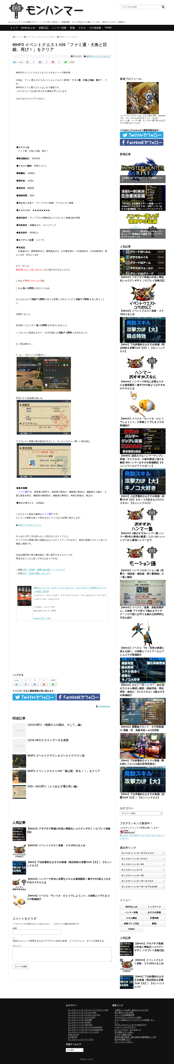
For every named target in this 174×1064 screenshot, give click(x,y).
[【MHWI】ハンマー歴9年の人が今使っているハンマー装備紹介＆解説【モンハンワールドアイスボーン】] (143, 226)
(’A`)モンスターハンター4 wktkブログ (131, 1025)
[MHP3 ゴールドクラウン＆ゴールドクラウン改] (19, 761)
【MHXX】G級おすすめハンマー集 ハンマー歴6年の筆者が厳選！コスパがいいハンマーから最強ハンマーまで (142, 536)
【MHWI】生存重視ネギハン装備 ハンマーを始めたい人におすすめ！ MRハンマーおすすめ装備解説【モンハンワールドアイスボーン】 (142, 207)
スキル (82, 27)
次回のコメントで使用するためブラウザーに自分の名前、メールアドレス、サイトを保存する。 (59, 941)
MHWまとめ (131, 907)
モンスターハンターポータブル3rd (85, 1027)
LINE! (71, 62)
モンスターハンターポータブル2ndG (139, 886)
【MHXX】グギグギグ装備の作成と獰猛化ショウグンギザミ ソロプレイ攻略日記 (149, 947)
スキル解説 (131, 918)
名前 (15, 928)
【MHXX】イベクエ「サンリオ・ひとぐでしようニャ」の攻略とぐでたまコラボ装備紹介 (142, 422)
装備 (72, 27)
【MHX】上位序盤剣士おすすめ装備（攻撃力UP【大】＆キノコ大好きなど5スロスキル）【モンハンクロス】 (142, 499)
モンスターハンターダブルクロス (137, 853)
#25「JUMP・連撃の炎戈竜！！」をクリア (44, 570)
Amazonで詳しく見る (42, 618)
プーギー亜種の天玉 (123, 1034)
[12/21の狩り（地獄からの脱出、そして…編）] (19, 730)
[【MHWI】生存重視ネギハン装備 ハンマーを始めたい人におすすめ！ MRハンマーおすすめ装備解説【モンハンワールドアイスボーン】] (143, 198)
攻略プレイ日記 (131, 923)
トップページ (154, 907)
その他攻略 (95, 27)
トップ (14, 27)
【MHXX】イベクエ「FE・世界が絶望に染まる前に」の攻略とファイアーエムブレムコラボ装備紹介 (142, 651)
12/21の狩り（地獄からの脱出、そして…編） (55, 724)
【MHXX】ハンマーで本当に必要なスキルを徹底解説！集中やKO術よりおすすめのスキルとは (142, 385)
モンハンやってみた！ (124, 1042)
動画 (154, 923)
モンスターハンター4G (132, 864)
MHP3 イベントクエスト (98, 56)
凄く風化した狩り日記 (124, 1012)
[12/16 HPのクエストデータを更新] (19, 746)
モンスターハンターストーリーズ (83, 1032)
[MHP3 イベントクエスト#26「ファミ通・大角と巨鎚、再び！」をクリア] (40, 62)
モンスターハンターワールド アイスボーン (88, 1010)
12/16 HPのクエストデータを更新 (48, 740)
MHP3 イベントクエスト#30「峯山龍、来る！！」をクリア (63, 770)
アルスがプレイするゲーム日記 (128, 1017)
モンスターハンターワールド (82, 1012)
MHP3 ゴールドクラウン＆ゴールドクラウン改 (56, 755)
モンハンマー (87, 1059)
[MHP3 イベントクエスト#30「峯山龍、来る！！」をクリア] (19, 776)
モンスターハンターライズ (80, 1039)
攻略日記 (43, 27)
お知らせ (73, 1034)
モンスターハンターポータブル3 (137, 881)
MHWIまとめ (28, 27)
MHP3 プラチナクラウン (29, 525)
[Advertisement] (62, 124)
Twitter (108, 27)
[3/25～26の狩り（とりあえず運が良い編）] (19, 792)
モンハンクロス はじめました (128, 1030)
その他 (72, 1037)
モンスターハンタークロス (134, 858)
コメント (17, 946)
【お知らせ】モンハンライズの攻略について (142, 179)
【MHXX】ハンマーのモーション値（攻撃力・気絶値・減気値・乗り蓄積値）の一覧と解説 (142, 573)
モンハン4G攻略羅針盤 (124, 1015)
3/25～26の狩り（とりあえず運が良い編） (53, 786)
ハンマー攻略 (59, 27)
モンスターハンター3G (132, 875)
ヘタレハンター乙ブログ (125, 1027)
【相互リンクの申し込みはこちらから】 (132, 1010)
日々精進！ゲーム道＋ (124, 1032)
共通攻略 (154, 918)
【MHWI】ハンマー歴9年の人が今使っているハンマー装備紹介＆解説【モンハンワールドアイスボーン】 (142, 234)
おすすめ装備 (154, 912)
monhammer (104, 706)
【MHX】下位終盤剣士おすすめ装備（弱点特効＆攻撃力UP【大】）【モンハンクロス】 (142, 348)
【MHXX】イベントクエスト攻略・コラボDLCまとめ (56, 845)
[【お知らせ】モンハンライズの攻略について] (143, 170)
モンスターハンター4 (131, 870)
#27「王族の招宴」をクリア (37, 573)
